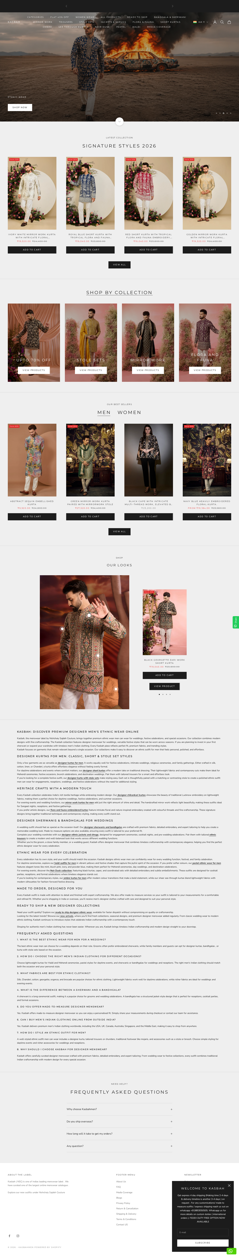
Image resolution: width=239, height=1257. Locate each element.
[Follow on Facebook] (9, 1236)
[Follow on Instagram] (18, 1236)
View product (164, 686)
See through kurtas (73, 27)
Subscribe (202, 1242)
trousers (66, 22)
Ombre (47, 27)
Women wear (85, 17)
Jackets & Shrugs (113, 22)
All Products (111, 17)
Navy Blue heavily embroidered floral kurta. (207, 503)
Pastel (121, 27)
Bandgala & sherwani (170, 17)
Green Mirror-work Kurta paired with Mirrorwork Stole (90, 503)
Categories (35, 17)
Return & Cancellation (127, 1208)
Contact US (122, 1224)
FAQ (118, 1186)
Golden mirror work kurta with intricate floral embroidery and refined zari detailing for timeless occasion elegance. (207, 236)
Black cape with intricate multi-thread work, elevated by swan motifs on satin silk (149, 503)
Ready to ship (137, 17)
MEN (104, 412)
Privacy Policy (123, 1203)
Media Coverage (159, 27)
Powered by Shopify (48, 1247)
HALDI (137, 27)
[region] (119, 66)
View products (34, 370)
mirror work (43, 22)
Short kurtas (170, 22)
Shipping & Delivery (126, 1213)
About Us (121, 1181)
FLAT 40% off (59, 17)
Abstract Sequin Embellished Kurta (32, 503)
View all (119, 264)
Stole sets (86, 22)
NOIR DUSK (102, 27)
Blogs (119, 1197)
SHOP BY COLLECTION (119, 292)
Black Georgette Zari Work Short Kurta (164, 661)
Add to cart (32, 249)
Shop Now (20, 107)
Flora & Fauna (143, 22)
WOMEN (129, 412)
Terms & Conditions (126, 1219)
